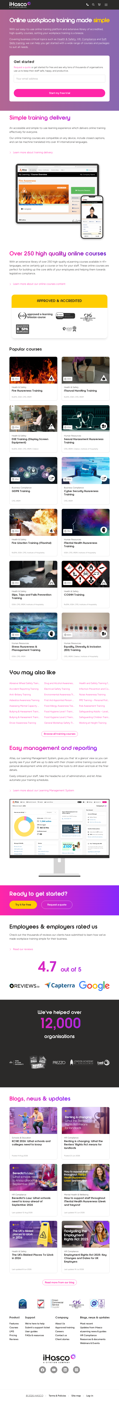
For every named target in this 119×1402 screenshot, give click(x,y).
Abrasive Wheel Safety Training (24, 683)
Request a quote (22, 67)
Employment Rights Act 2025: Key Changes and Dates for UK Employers (85, 1259)
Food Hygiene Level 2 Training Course (59, 717)
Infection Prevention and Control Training (94, 689)
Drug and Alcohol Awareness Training (59, 683)
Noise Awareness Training (92, 694)
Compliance (89, 39)
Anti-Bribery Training (20, 694)
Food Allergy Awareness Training (59, 705)
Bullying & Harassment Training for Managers (24, 717)
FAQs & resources (34, 1335)
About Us (60, 1323)
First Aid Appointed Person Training (59, 700)
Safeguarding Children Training (94, 717)
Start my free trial (59, 93)
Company (61, 1317)
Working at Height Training (92, 722)
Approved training (65, 1327)
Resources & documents (92, 1339)
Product (14, 1317)
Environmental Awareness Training (59, 694)
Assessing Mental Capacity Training (24, 705)
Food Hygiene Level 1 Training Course (59, 711)
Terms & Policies (57, 1395)
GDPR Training (21, 491)
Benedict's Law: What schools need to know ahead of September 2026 (31, 1202)
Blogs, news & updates (95, 1317)
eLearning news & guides (93, 1331)
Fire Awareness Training (27, 391)
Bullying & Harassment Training (24, 711)
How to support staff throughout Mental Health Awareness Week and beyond (85, 1202)
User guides (31, 1331)
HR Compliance (88, 1335)
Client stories (62, 1339)
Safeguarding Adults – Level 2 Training (94, 711)
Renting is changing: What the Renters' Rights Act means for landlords (83, 1145)
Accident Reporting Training (23, 689)
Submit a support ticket (37, 1327)
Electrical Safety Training (57, 689)
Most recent (86, 1323)
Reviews (13, 1339)
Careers (59, 1331)
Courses (13, 1327)
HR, (79, 39)
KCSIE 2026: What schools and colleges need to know (31, 1143)
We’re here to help (35, 1323)
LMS (11, 1331)
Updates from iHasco (91, 1327)
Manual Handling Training (80, 391)
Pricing (13, 1335)
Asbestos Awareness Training (24, 700)
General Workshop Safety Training (59, 722)
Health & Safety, (66, 39)
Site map (76, 1395)
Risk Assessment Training (92, 705)
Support (30, 1317)
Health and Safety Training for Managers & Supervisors (94, 683)
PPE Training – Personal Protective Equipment (94, 700)
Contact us (61, 1335)
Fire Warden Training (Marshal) (31, 543)
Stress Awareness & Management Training (26, 648)
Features (14, 1323)
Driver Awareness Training (22, 722)
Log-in (89, 1395)
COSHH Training (74, 595)
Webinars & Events (90, 1343)
